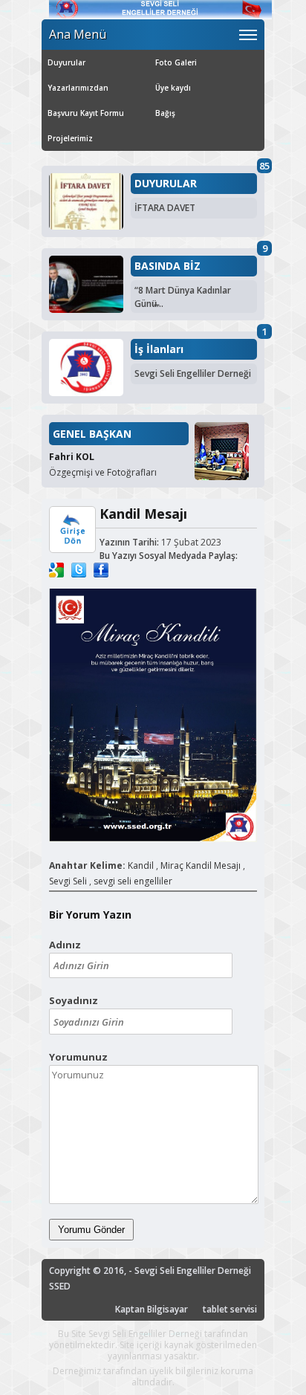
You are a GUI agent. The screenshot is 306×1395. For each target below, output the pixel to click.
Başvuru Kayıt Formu (86, 113)
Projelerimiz (70, 138)
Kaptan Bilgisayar (151, 1309)
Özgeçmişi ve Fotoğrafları (103, 472)
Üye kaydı (173, 87)
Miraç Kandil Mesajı (200, 865)
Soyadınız (73, 1000)
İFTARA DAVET (164, 207)
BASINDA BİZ (167, 266)
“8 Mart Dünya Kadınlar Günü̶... (182, 297)
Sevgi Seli (68, 881)
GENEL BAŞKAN (92, 434)
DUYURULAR (165, 183)
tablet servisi (230, 1309)
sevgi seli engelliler (133, 881)
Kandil (141, 865)
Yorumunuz (78, 1057)
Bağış (165, 113)
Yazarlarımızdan (78, 87)
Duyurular (66, 62)
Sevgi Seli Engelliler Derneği (192, 373)
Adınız (65, 944)
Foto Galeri (176, 62)
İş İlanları (158, 349)
